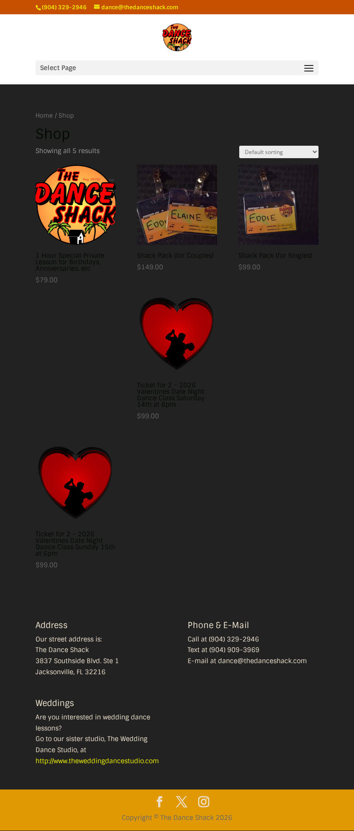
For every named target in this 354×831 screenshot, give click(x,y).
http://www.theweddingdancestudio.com (97, 761)
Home (44, 115)
